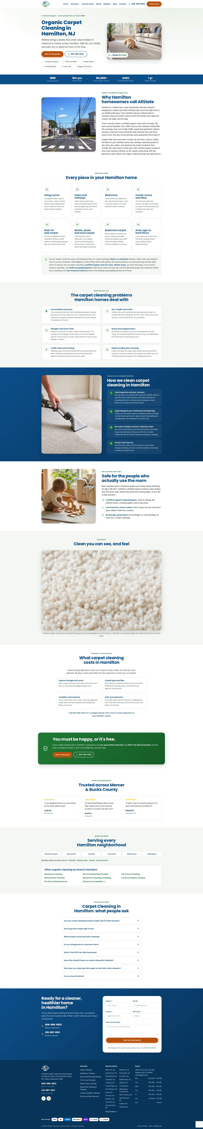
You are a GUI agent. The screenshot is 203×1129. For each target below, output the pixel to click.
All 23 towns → (111, 1112)
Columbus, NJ (110, 1079)
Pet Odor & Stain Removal (55, 881)
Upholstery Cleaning (53, 874)
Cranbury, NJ (110, 1083)
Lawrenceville (102, 860)
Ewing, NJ (108, 1092)
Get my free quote (132, 1040)
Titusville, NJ (123, 1086)
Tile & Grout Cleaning (130, 874)
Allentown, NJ (110, 1070)
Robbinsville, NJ (125, 1079)
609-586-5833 (77, 54)
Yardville (72, 860)
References (158, 1126)
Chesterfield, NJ (111, 1076)
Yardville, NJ (123, 1107)
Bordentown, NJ (111, 1073)
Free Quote (154, 4)
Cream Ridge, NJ (111, 1086)
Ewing (91, 860)
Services (74, 4)
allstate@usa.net (141, 1075)
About (98, 4)
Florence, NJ (109, 1095)
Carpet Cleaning (86, 1070)
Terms (150, 1126)
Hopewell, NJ (110, 1102)
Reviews (107, 4)
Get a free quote (52, 54)
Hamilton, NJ (109, 1099)
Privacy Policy (142, 1126)
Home (65, 4)
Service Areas (88, 4)
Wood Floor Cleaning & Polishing (97, 878)
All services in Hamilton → (94, 881)
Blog (115, 4)
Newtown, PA (124, 1070)
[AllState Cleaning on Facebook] (43, 1098)
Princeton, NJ (124, 1076)
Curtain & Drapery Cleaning (133, 878)
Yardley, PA (123, 1103)
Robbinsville (82, 860)
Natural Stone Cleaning (54, 878)
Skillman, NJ (123, 1083)
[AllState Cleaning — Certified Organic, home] (45, 4)
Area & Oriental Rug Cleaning (95, 874)
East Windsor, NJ (111, 1089)
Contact (122, 4)
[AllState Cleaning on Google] (49, 1098)
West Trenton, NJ (125, 1095)
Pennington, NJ (124, 1073)
